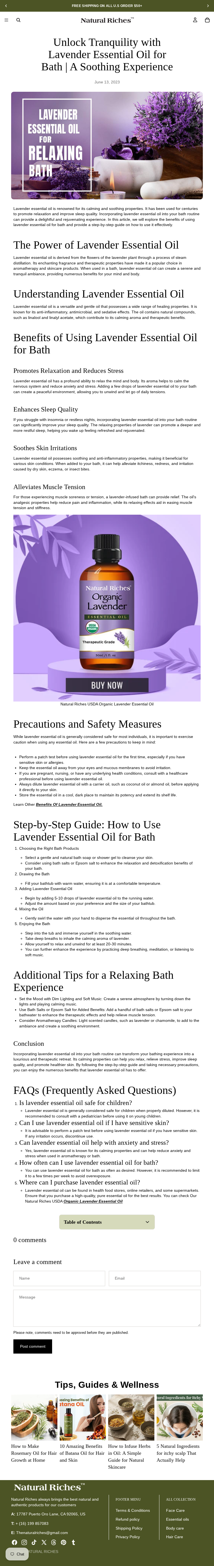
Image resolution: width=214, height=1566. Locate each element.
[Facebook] (14, 1542)
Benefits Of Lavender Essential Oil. (69, 804)
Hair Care (174, 1537)
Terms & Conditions (133, 1510)
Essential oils (177, 1519)
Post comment (32, 1346)
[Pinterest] (63, 1542)
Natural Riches (41, 1551)
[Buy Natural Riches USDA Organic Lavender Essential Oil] (107, 608)
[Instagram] (24, 1542)
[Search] (18, 20)
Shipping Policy (129, 1528)
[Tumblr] (73, 1542)
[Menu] (6, 20)
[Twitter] (44, 1542)
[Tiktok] (34, 1542)
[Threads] (53, 1542)
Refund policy (128, 1519)
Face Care (175, 1510)
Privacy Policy (128, 1537)
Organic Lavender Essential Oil (93, 1201)
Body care (175, 1528)
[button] (107, 1222)
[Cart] (207, 20)
